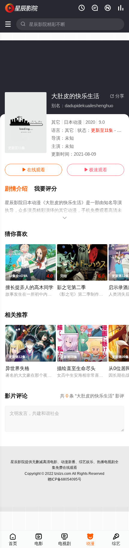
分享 (117, 95)
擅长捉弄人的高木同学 (29, 287)
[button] (19, 188)
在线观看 (33, 169)
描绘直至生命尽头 (76, 368)
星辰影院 (17, 462)
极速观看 (95, 169)
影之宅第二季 (71, 287)
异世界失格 (17, 368)
